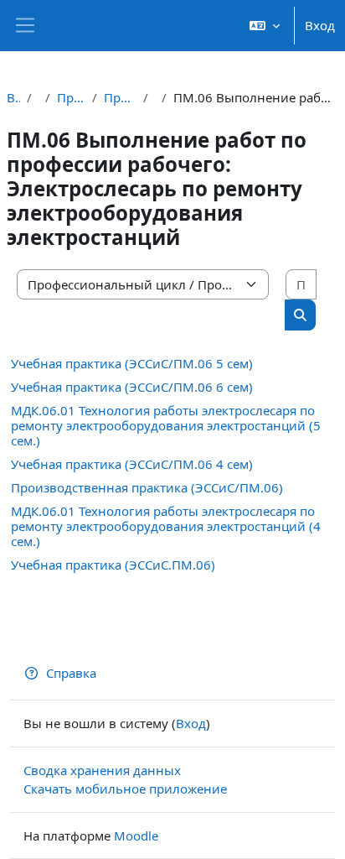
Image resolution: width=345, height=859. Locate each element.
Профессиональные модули (120, 97)
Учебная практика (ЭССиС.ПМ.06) (113, 564)
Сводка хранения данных (102, 770)
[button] (265, 25)
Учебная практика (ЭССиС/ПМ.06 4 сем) (132, 464)
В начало (13, 97)
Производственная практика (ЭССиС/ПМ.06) (147, 487)
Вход (320, 25)
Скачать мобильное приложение (125, 788)
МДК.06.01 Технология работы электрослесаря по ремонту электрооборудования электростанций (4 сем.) (166, 525)
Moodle (136, 835)
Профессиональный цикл (71, 97)
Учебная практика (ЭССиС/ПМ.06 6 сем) (132, 386)
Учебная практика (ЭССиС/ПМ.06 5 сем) (132, 363)
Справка (71, 672)
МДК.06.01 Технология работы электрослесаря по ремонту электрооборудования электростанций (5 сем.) (166, 425)
